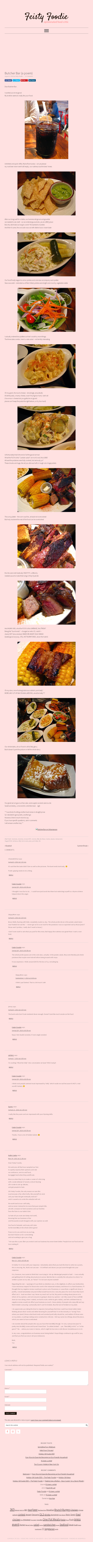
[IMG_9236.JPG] (46, 776)
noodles (39, 1520)
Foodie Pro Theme (27, 1538)
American (14, 839)
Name (7, 1388)
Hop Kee (52, 1498)
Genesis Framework (61, 1538)
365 (12, 1509)
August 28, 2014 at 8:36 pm (21, 887)
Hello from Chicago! (46, 1450)
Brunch (58, 1509)
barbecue (15, 841)
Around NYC (27, 839)
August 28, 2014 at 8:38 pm (21, 951)
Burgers (66, 1509)
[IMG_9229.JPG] (46, 428)
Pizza (67, 1520)
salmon (41, 1525)
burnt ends (25, 841)
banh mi (22, 1510)
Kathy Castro (12, 1155)
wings (56, 1529)
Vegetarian (50, 1528)
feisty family (71, 1514)
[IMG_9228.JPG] (46, 366)
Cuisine (48, 839)
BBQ (38, 839)
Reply (11, 875)
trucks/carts (38, 1529)
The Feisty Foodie (46, 14)
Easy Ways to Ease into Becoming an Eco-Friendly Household (46, 1457)
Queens (53, 839)
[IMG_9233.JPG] (46, 546)
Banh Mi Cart (50, 1488)
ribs (39, 841)
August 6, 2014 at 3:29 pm (17, 918)
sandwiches (49, 1524)
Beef (30, 1509)
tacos (79, 1525)
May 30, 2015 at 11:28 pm (17, 1159)
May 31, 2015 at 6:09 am (20, 1260)
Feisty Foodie (16, 884)
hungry (10, 1107)
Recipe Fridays (29, 1525)
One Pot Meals (51, 1519)
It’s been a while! (46, 1461)
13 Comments (29, 76)
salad (36, 1524)
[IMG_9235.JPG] (46, 720)
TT (43, 1528)
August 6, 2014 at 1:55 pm (17, 862)
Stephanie (26, 1474)
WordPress (82, 1538)
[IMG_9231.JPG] (46, 490)
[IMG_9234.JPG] (46, 664)
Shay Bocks (40, 1538)
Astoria (34, 839)
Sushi (76, 1525)
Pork (71, 1519)
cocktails (15, 1515)
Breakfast (50, 1510)
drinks (47, 1514)
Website (7, 1405)
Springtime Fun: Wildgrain (46, 1447)
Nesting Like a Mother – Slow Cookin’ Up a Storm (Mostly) (64, 1481)
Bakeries (17, 1510)
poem (30, 841)
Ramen (22, 1525)
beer (35, 1509)
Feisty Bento (62, 1515)
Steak (71, 1524)
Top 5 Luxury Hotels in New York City (46, 1464)
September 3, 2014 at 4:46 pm (26, 978)
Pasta (62, 1519)
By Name (42, 839)
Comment (8, 1370)
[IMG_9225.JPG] (46, 193)
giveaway (27, 1519)
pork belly (35, 841)
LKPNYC (11, 1055)
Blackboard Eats (42, 1510)
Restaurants (59, 839)
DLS (42, 1514)
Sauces (57, 1525)
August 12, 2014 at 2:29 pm (17, 1110)
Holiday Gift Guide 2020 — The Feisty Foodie (41, 1477)
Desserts (35, 1514)
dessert (29, 1514)
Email (7, 1397)
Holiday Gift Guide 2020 (46, 1454)
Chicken (74, 1509)
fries (22, 1520)
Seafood (64, 1524)
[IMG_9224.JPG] (46, 129)
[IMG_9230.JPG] (46, 254)
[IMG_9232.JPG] (46, 603)
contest (21, 1514)
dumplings (55, 1515)
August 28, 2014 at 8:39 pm (21, 1030)
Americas (20, 839)
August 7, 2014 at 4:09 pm (17, 1058)
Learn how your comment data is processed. (46, 1420)
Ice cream (33, 1520)
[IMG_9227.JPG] (46, 310)
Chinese (80, 1510)
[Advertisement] (46, 52)
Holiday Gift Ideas (65, 1477)
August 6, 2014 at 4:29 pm (17, 1010)
